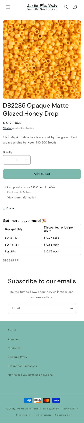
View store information (21, 197)
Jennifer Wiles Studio (27, 408)
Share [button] (10, 208)
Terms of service (43, 414)
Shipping (7, 128)
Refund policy (70, 408)
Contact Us (14, 348)
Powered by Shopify (49, 408)
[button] (8, 7)
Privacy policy (23, 414)
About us (13, 339)
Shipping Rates (17, 357)
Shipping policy (63, 414)
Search (12, 330)
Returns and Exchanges (22, 366)
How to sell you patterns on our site (30, 375)
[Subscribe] (71, 308)
